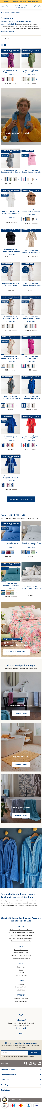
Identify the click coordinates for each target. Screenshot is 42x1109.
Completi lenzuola (21, 998)
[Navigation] (2, 6)
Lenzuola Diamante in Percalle (21, 935)
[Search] (6, 6)
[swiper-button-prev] (2, 179)
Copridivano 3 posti (21, 975)
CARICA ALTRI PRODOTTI (21, 499)
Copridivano (21, 973)
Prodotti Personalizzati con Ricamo (21, 933)
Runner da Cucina (21, 987)
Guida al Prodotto (8, 1074)
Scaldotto (21, 967)
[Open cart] (39, 6)
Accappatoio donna (21, 953)
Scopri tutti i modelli (16, 652)
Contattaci (21, 1028)
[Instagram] (30, 1063)
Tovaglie (21, 984)
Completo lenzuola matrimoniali (21, 938)
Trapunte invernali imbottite (21, 941)
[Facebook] (25, 1063)
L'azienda (5, 1080)
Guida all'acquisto (8, 1069)
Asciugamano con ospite (21, 958)
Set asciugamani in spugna (21, 955)
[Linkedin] (39, 1063)
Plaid (21, 970)
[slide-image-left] (3, 58)
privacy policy (29, 1056)
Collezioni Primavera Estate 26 (21, 930)
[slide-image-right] (17, 58)
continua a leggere (7, 31)
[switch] (4, 1106)
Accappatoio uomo (21, 950)
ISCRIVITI (34, 1053)
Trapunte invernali (21, 1001)
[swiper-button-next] (16, 79)
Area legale (5, 1085)
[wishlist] (35, 6)
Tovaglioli (21, 990)
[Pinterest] (34, 1063)
